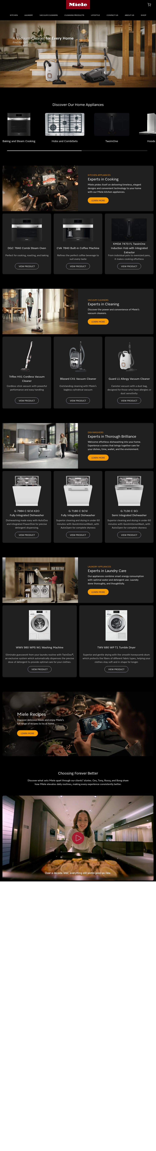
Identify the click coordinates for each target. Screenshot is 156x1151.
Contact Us (112, 15)
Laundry (28, 15)
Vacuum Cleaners (49, 15)
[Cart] (149, 4)
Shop (143, 15)
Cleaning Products (74, 15)
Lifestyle (95, 15)
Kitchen (14, 15)
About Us (129, 15)
